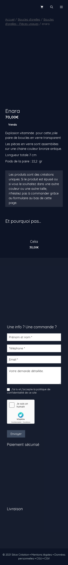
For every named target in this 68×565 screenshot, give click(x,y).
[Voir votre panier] (42, 7)
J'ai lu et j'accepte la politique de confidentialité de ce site (28, 391)
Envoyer (16, 434)
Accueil (9, 19)
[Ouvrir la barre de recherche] (51, 7)
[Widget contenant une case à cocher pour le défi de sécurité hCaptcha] (21, 412)
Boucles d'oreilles (29, 19)
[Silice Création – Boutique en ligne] (14, 7)
